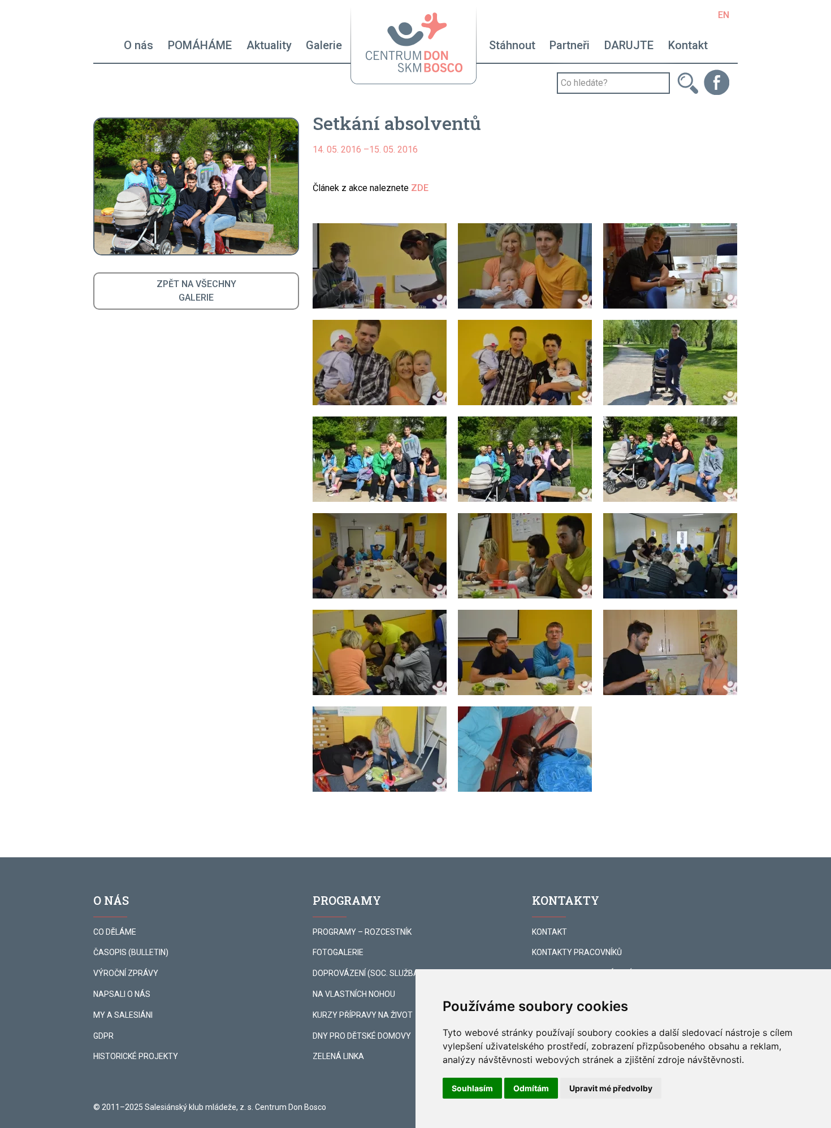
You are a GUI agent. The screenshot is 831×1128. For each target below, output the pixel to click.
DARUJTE (628, 45)
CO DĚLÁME (114, 931)
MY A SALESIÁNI (123, 1014)
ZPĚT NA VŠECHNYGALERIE (196, 291)
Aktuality (269, 45)
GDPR (103, 1035)
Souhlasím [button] (472, 1088)
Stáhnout (512, 45)
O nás (138, 45)
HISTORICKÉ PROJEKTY (135, 1056)
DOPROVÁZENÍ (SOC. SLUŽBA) (367, 973)
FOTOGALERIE (338, 952)
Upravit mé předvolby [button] (610, 1088)
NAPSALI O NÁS (121, 994)
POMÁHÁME (200, 45)
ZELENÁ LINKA (338, 1056)
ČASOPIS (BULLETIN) (130, 952)
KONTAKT (549, 931)
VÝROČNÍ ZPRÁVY (125, 973)
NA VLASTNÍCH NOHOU (354, 994)
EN (723, 15)
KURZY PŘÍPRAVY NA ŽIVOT (363, 1014)
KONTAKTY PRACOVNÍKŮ (577, 952)
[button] (380, 266)
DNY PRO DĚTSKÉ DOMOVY (362, 1035)
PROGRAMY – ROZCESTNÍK (362, 931)
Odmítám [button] (531, 1088)
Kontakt (688, 45)
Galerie (324, 45)
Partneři (569, 45)
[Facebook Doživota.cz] (716, 81)
